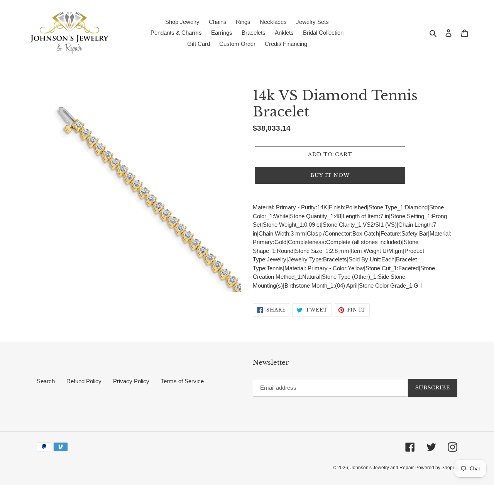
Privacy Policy (131, 381)
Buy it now (330, 175)
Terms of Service (182, 381)
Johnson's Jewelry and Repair (382, 467)
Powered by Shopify (436, 467)
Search (46, 381)
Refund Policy (84, 381)
